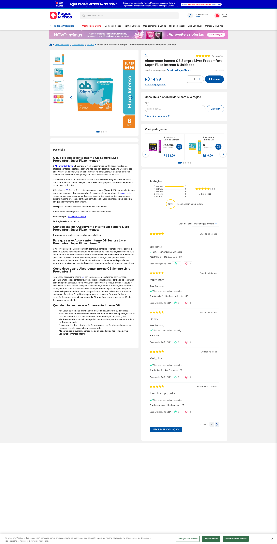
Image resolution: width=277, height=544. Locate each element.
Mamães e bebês (113, 26)
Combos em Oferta (91, 26)
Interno (90, 44)
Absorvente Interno (64, 166)
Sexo (152, 247)
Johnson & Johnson (77, 216)
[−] (189, 79)
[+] (199, 79)
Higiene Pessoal (177, 26)
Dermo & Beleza (132, 26)
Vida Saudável (195, 26)
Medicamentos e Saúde (154, 26)
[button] (180, 163)
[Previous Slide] (145, 154)
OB (67, 190)
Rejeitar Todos (211, 538)
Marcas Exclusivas (214, 26)
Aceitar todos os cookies (235, 538)
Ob (146, 55)
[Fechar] (272, 538)
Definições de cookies (188, 538)
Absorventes (78, 44)
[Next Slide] (223, 154)
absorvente (125, 193)
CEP (147, 103)
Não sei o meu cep (156, 116)
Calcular (215, 108)
